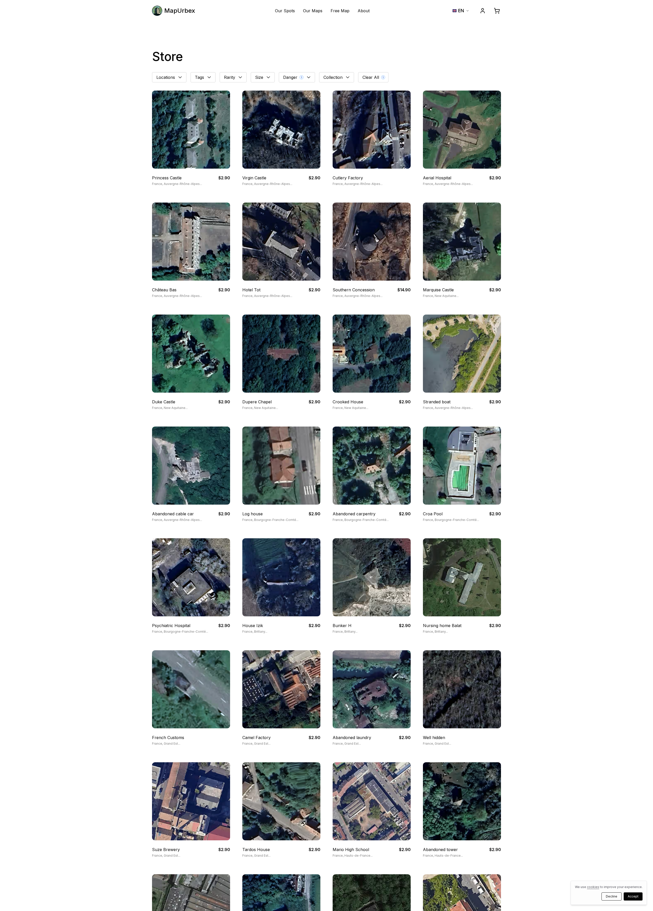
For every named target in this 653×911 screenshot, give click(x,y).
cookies (593, 887)
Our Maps (312, 10)
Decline (611, 896)
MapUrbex (179, 10)
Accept (633, 896)
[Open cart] (497, 11)
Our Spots (285, 10)
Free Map (340, 10)
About (364, 10)
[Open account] (483, 11)
